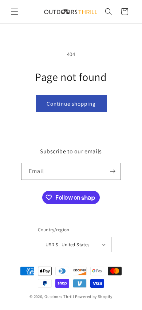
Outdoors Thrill (59, 296)
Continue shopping (71, 103)
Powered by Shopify (94, 296)
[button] (15, 12)
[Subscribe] (112, 171)
